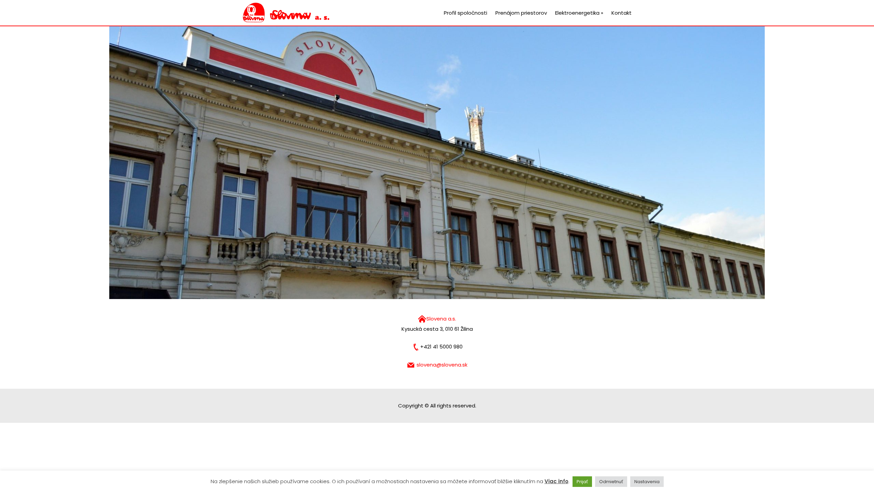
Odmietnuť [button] (611, 481)
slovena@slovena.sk (442, 364)
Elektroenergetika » (579, 12)
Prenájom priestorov (521, 12)
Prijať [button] (582, 481)
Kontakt (621, 12)
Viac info (556, 481)
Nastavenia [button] (647, 481)
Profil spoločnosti (465, 12)
